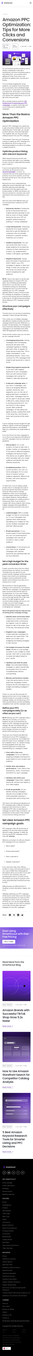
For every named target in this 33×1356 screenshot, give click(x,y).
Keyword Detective (8, 1225)
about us (5, 1303)
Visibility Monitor (7, 1239)
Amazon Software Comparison (11, 1282)
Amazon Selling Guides (9, 1285)
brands (4, 1202)
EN (7, 1348)
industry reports (7, 1262)
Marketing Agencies (8, 1194)
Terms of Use (4, 1331)
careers (4, 1312)
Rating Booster (6, 1236)
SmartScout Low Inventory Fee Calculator (14, 1295)
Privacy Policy (14, 1331)
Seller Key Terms (7, 1264)
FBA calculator (6, 1210)
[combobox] (6, 1348)
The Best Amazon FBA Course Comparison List (16, 1293)
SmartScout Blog (7, 1270)
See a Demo (6, 1306)
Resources (6, 1252)
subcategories (6, 1205)
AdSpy (4, 1219)
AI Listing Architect (8, 1231)
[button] (30, 3)
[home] (7, 3)
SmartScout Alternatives (9, 1279)
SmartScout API (6, 1315)
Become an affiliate (8, 1309)
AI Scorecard (6, 1234)
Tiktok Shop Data (7, 1248)
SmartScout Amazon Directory (11, 1267)
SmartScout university (8, 1259)
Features (5, 1198)
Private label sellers (8, 1185)
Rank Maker (5, 1242)
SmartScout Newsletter (9, 1273)
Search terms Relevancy (9, 1228)
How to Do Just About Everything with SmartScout (14, 1289)
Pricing (4, 1256)
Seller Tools (5, 1216)
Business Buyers (7, 1191)
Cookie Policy (24, 1331)
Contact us (5, 1318)
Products (5, 1208)
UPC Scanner (6, 1222)
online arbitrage (7, 1182)
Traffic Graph (6, 1213)
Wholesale (5, 1188)
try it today (8, 941)
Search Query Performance (10, 1245)
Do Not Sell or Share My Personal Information (16, 1321)
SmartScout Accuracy (8, 1276)
